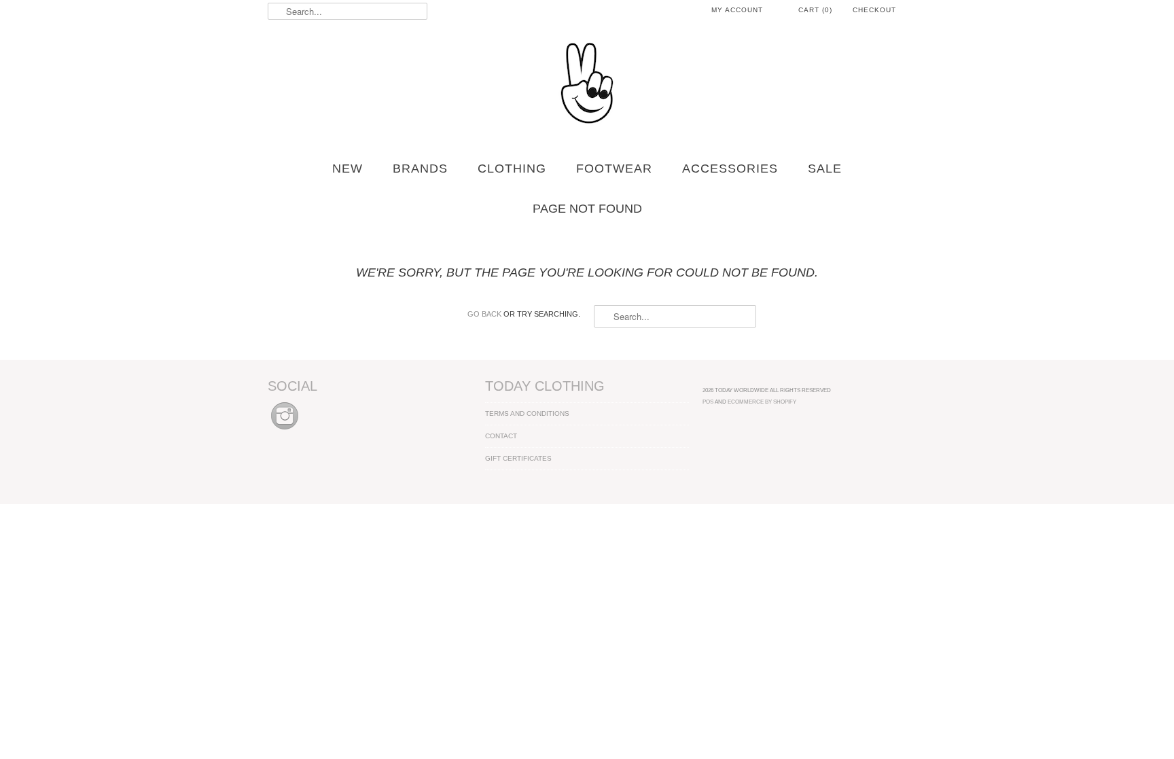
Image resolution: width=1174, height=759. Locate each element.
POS (707, 401)
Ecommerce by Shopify (762, 401)
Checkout (874, 10)
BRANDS (420, 168)
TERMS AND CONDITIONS (527, 413)
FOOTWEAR (614, 168)
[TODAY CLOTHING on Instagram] (285, 430)
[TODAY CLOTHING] (587, 84)
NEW (347, 168)
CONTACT (501, 436)
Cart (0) (815, 10)
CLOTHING (512, 168)
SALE (825, 168)
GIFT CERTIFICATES (518, 458)
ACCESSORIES (730, 168)
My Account (737, 10)
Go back (484, 314)
